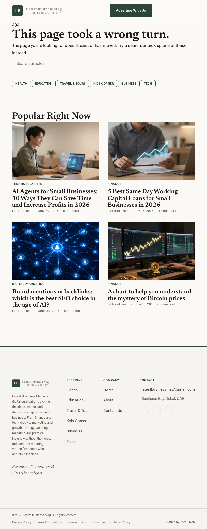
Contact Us (112, 410)
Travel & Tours (73, 83)
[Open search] (175, 10)
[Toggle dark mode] (161, 10)
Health (21, 83)
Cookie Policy (76, 522)
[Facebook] (144, 410)
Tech (148, 83)
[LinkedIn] (168, 410)
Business (128, 83)
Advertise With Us (131, 10)
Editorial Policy (120, 522)
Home (108, 390)
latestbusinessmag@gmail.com (168, 389)
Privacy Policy (21, 522)
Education (43, 83)
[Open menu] (189, 10)
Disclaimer (98, 522)
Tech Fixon (187, 522)
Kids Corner (103, 83)
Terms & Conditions (49, 522)
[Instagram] (156, 410)
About (108, 400)
